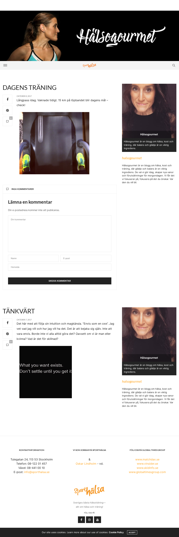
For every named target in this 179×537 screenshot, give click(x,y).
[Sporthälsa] (89, 65)
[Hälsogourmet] (89, 35)
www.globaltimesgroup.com (147, 472)
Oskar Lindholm (86, 463)
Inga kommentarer (23, 189)
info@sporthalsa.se (36, 472)
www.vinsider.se (147, 463)
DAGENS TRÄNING (29, 87)
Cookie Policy (116, 532)
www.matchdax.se (147, 459)
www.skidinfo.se (147, 468)
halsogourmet (132, 158)
